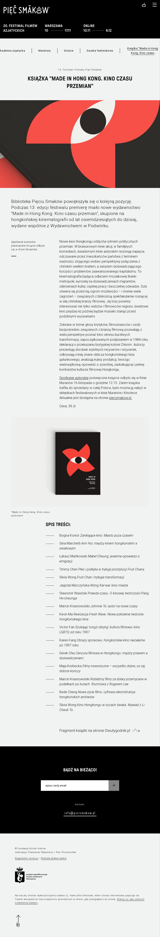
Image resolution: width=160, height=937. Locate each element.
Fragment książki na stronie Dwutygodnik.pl (94, 730)
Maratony (44, 50)
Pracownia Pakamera (40, 852)
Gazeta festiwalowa (100, 50)
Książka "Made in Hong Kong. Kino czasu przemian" (142, 51)
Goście (68, 50)
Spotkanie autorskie (74, 378)
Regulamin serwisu (26, 858)
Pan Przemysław (66, 852)
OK (114, 785)
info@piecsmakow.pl (80, 813)
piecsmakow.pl (120, 398)
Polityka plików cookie (53, 858)
